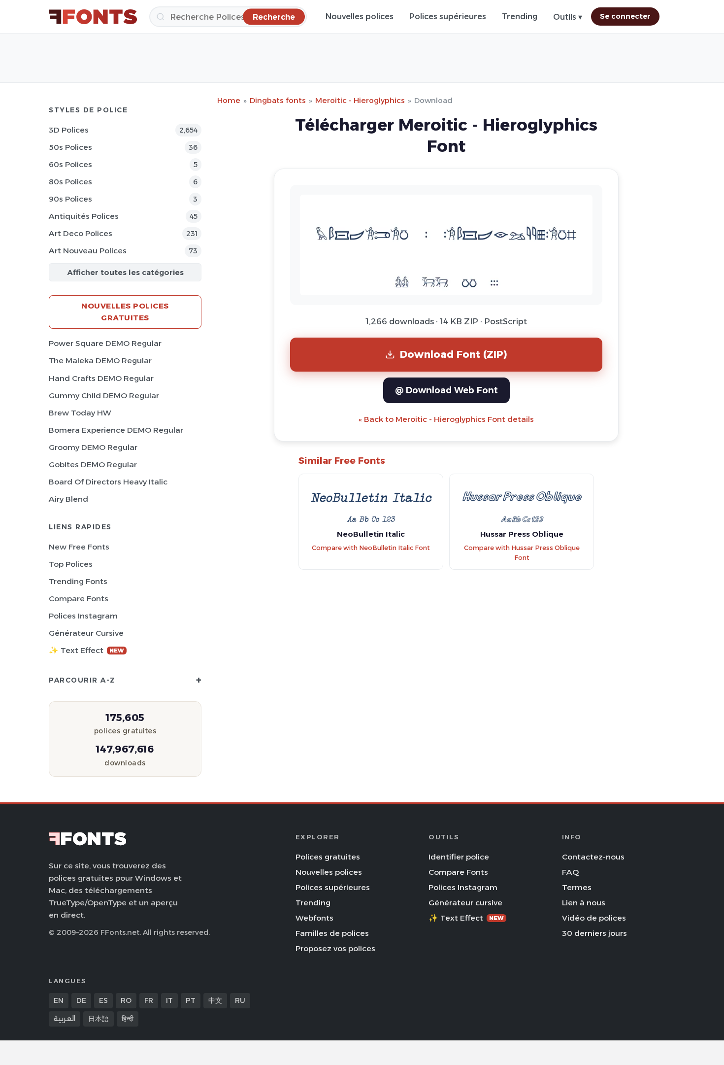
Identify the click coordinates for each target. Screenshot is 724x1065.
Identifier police (458, 856)
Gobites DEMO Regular (93, 464)
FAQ (570, 872)
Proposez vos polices (335, 948)
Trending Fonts (78, 581)
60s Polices (70, 164)
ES (103, 1000)
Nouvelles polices (360, 16)
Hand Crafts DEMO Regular (101, 378)
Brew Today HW (80, 412)
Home (228, 100)
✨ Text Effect (86, 650)
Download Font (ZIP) (453, 354)
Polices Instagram (83, 615)
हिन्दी (127, 1018)
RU (240, 1000)
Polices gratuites (328, 856)
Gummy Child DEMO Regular (104, 395)
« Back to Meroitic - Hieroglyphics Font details (446, 419)
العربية (64, 1018)
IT (169, 1000)
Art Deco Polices (80, 233)
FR (148, 1000)
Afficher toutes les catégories (125, 272)
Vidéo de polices (594, 918)
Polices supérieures (447, 16)
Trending (519, 16)
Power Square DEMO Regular (105, 343)
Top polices (71, 564)
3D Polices (69, 130)
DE (81, 1000)
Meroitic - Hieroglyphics (360, 100)
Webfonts (314, 918)
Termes (577, 887)
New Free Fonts (79, 546)
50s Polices (70, 147)
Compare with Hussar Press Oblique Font (522, 553)
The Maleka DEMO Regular (100, 360)
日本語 (98, 1018)
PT (191, 1000)
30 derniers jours (594, 933)
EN (59, 1000)
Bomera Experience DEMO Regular (116, 430)
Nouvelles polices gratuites (125, 311)
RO (126, 1000)
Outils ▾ (567, 17)
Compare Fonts (78, 598)
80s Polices (70, 181)
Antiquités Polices (84, 216)
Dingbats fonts (278, 100)
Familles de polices (332, 933)
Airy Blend (68, 499)
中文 (215, 1000)
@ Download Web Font (446, 390)
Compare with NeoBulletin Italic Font (371, 547)
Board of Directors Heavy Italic (108, 481)
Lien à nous (583, 902)
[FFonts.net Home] (93, 17)
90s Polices (70, 199)
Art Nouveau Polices (88, 250)
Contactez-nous (593, 856)
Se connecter (625, 16)
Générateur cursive (86, 633)
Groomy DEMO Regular (93, 447)
